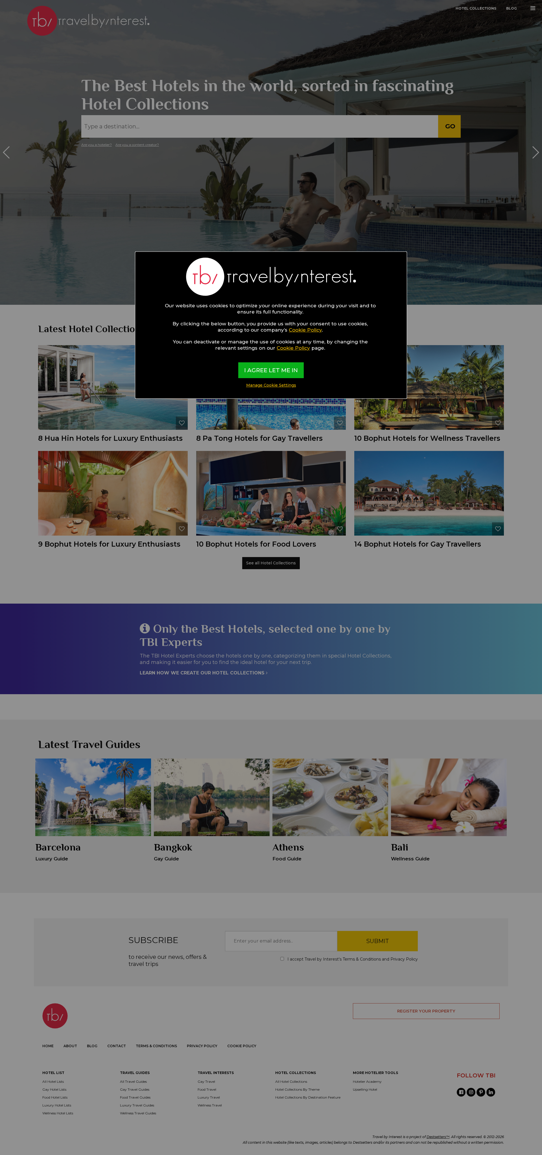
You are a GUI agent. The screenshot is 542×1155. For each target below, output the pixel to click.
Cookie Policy (305, 330)
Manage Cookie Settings (271, 385)
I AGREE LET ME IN (271, 370)
